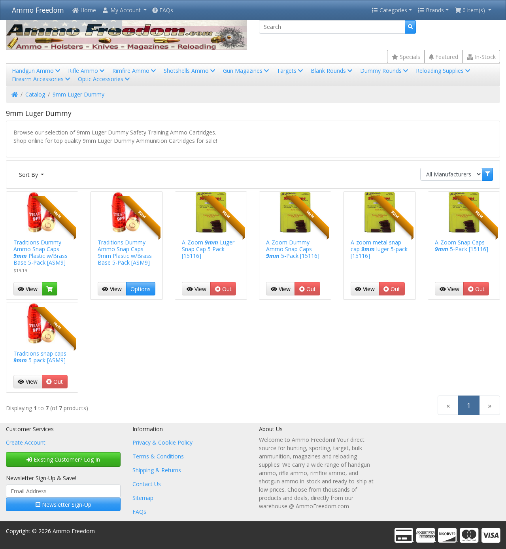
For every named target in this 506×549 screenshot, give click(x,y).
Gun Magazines (243, 70)
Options (140, 289)
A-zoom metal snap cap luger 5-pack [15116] (379, 249)
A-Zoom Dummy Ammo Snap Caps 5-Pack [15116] (292, 249)
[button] (124, 10)
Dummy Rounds (381, 70)
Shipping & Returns (156, 470)
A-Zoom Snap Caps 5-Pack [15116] (461, 246)
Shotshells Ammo (187, 70)
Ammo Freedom (38, 10)
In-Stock (484, 57)
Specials (409, 57)
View (31, 289)
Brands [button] (434, 10)
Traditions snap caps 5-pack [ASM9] (39, 357)
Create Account (25, 442)
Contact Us (146, 484)
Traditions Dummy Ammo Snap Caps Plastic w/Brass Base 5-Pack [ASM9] (40, 252)
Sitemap (142, 498)
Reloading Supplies (440, 70)
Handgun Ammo (33, 70)
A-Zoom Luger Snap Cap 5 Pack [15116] (208, 249)
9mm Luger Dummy (78, 94)
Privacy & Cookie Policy (162, 442)
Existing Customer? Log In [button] (66, 459)
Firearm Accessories (38, 79)
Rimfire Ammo (131, 70)
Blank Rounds (329, 70)
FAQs (165, 10)
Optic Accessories (101, 79)
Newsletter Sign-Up (65, 504)
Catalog (35, 94)
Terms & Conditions (158, 456)
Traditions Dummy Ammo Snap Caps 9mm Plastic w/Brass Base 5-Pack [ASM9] (125, 252)
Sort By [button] (29, 174)
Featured (446, 57)
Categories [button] (392, 10)
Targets (287, 70)
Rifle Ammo (84, 70)
